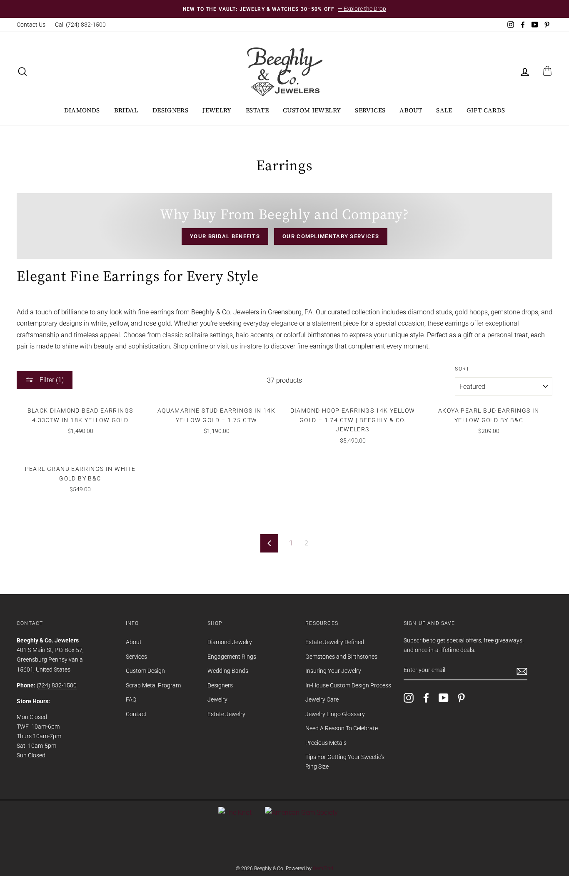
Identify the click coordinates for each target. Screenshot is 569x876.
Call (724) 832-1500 (80, 24)
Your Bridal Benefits (225, 236)
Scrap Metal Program (153, 685)
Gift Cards (486, 110)
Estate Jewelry (226, 714)
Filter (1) (51, 380)
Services (370, 110)
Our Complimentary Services (330, 236)
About (410, 110)
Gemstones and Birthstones (341, 656)
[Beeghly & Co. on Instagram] (409, 698)
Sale (444, 110)
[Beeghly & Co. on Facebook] (426, 698)
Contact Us (31, 24)
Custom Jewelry (312, 110)
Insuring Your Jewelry (333, 670)
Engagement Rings (231, 656)
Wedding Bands (227, 670)
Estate (257, 110)
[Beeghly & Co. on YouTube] (444, 698)
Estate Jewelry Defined (334, 642)
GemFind (323, 868)
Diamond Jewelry (229, 642)
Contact (136, 714)
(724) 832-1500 (57, 685)
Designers (170, 110)
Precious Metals (326, 742)
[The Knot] (235, 812)
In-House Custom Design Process (348, 685)
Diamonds (82, 110)
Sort (462, 369)
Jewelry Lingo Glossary (335, 714)
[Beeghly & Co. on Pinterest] (461, 698)
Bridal (126, 110)
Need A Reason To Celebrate (341, 728)
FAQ (131, 699)
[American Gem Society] (301, 812)
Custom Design (145, 670)
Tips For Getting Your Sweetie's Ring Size (344, 762)
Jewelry (217, 110)
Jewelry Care (322, 699)
